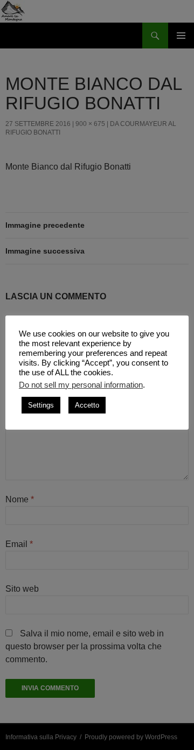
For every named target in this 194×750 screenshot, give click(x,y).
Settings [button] (41, 405)
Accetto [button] (87, 405)
